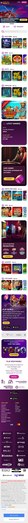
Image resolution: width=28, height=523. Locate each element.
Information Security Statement (5, 421)
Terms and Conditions (6, 412)
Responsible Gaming (5, 417)
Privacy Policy (4, 414)
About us (3, 406)
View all (15, 36)
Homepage (3, 405)
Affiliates (3, 411)
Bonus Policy (4, 416)
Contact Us (3, 419)
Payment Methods (5, 409)
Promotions (3, 408)
